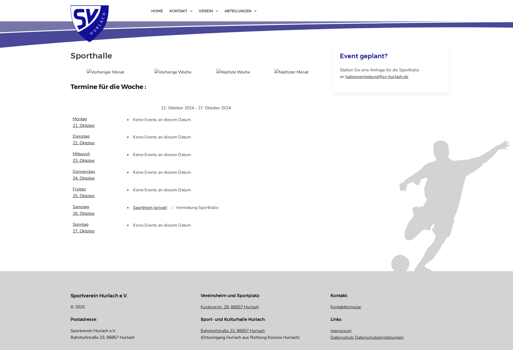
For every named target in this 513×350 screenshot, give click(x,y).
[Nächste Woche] (233, 72)
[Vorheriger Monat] (105, 72)
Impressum (341, 331)
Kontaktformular (346, 307)
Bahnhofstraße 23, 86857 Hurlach (233, 331)
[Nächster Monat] (291, 72)
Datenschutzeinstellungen (379, 337)
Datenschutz (342, 337)
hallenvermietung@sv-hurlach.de (376, 77)
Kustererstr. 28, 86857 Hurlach (230, 307)
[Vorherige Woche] (172, 72)
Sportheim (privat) (150, 208)
